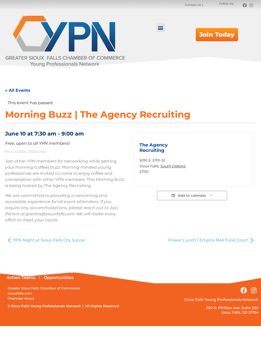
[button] (160, 27)
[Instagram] (251, 5)
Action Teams (21, 277)
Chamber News (21, 298)
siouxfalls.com (20, 293)
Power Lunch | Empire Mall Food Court (208, 240)
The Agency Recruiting (153, 147)
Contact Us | (194, 5)
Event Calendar (23, 271)
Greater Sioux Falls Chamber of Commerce (44, 288)
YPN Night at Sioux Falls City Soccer (49, 240)
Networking (37, 151)
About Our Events (66, 271)
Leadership (137, 271)
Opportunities (58, 277)
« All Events (17, 90)
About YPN (105, 271)
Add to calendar (192, 195)
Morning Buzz (15, 151)
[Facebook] (244, 5)
